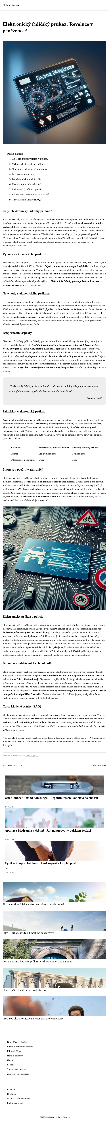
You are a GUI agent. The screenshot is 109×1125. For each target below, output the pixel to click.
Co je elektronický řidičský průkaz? (30, 158)
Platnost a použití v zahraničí (26, 184)
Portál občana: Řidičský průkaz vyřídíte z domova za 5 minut (37, 961)
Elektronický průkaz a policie (27, 189)
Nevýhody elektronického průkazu (29, 169)
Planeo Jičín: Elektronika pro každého (24, 989)
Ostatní (103, 766)
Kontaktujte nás (31, 756)
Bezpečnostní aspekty (23, 174)
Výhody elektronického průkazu (28, 164)
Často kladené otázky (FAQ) (26, 199)
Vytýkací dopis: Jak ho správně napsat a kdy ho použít (42, 863)
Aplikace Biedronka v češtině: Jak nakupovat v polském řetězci (48, 830)
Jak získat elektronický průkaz (27, 179)
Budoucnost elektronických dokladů (30, 194)
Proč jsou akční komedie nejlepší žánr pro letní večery (33, 1018)
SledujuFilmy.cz (11, 5)
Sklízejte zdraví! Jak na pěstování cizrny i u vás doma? (33, 904)
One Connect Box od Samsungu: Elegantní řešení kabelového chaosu (51, 797)
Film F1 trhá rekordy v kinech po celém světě (28, 932)
